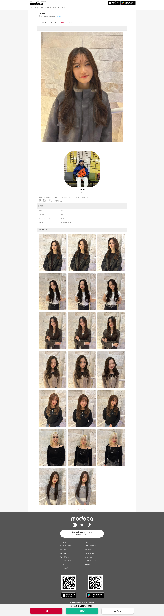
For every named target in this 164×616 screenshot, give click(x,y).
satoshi (82, 190)
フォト (63, 7)
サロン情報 (53, 22)
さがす (36, 7)
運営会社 (62, 564)
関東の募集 (63, 549)
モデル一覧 (56, 7)
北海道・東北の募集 (65, 545)
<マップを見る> (60, 16)
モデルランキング (46, 7)
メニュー (71, 22)
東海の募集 (88, 549)
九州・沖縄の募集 (65, 557)
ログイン (117, 611)
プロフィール (43, 22)
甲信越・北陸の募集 (90, 545)
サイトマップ (63, 568)
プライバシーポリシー (66, 560)
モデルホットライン (90, 560)
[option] (82, 87)
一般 (46, 611)
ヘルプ (86, 542)
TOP (31, 7)
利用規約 (87, 564)
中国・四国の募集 (89, 553)
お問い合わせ (88, 557)
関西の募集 (63, 553)
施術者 (82, 611)
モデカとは (63, 542)
